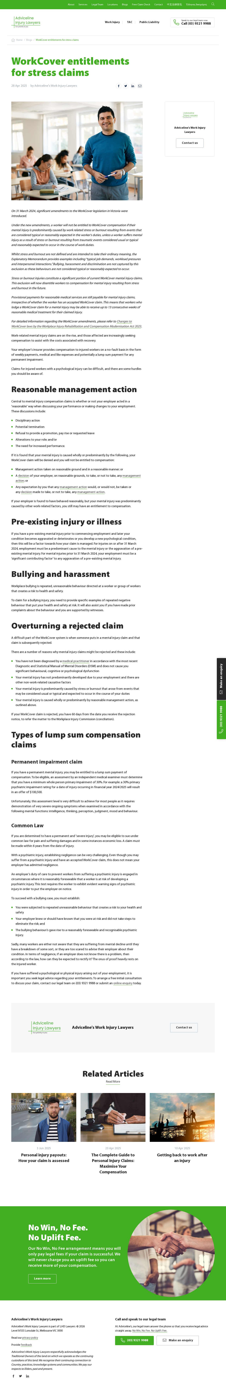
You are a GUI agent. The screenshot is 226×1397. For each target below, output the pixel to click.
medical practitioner (75, 661)
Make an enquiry (181, 1340)
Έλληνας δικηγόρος (196, 4)
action (100, 492)
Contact (158, 4)
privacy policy (30, 1337)
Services (83, 4)
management (86, 492)
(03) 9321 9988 (137, 1340)
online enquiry (122, 983)
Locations (113, 4)
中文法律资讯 (174, 4)
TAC (129, 22)
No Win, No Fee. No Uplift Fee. (149, 1330)
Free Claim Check (141, 4)
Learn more (42, 1278)
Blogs (125, 4)
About (71, 4)
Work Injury (112, 22)
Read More (113, 1081)
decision (23, 476)
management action (73, 487)
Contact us (190, 143)
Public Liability (149, 22)
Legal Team (97, 4)
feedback (26, 1345)
